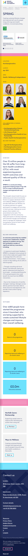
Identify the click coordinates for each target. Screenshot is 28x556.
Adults (11, 7)
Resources (6, 518)
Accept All (8, 548)
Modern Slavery (8, 523)
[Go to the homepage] (8, 2)
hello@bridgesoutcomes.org (12, 506)
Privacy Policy (7, 521)
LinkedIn (5, 533)
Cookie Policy (10, 544)
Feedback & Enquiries (9, 525)
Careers (5, 528)
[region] (14, 547)
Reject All (5, 553)
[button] (3, 48)
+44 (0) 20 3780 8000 (9, 508)
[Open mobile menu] (25, 2)
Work (5, 7)
